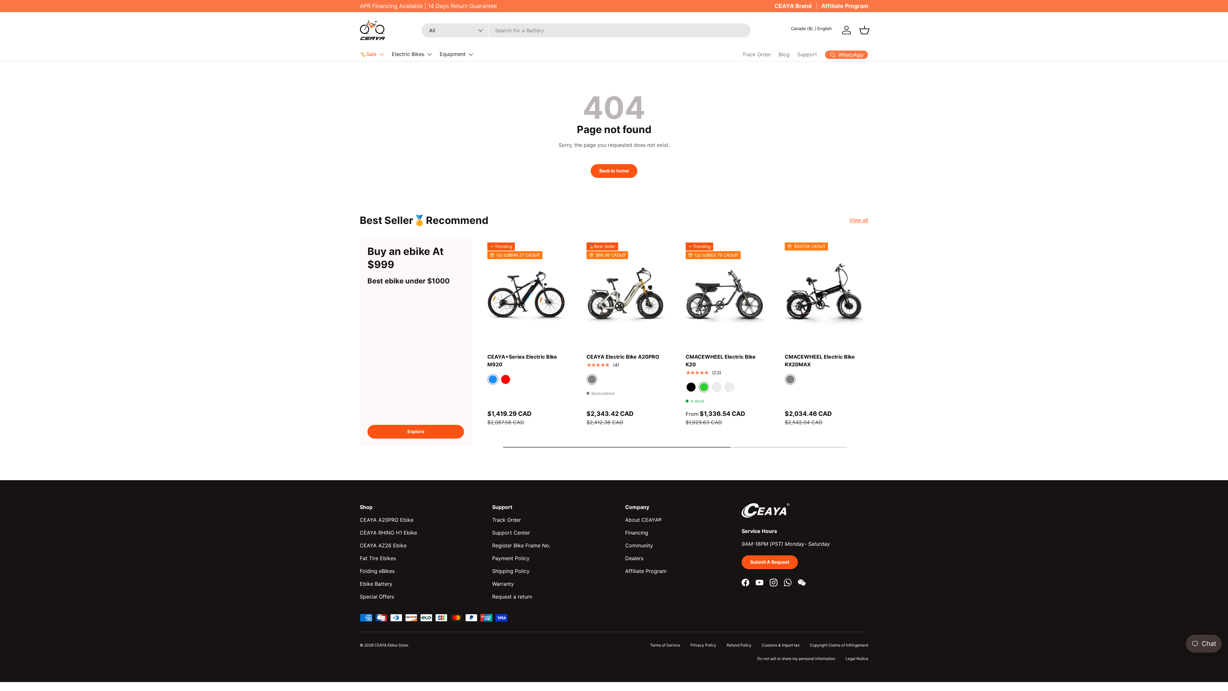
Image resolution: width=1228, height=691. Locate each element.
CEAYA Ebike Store (391, 645)
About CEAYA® (643, 520)
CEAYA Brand (793, 6)
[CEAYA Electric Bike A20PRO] (625, 294)
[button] (864, 30)
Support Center (511, 532)
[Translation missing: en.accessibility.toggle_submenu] (381, 54)
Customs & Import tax (780, 645)
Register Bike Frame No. (521, 545)
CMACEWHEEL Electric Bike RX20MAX (820, 360)
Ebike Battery (376, 584)
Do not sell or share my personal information (796, 658)
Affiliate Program (844, 6)
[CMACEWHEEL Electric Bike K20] (725, 294)
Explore (415, 431)
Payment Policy (511, 558)
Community (639, 545)
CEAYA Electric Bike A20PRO (622, 356)
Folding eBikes (377, 571)
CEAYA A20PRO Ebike (386, 520)
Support (807, 54)
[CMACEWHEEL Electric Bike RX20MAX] (824, 294)
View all (858, 220)
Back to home (614, 170)
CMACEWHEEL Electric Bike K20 (721, 360)
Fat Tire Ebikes (378, 558)
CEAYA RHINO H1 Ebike (388, 532)
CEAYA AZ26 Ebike (383, 545)
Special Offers (377, 596)
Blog (784, 54)
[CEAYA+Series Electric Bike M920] (526, 294)
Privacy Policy (703, 645)
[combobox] (586, 30)
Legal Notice (857, 658)
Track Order (756, 54)
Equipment (453, 54)
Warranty (503, 584)
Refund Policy (739, 645)
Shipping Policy (511, 571)
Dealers (634, 558)
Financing (636, 532)
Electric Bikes (408, 54)
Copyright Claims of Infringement (839, 645)
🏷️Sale (368, 54)
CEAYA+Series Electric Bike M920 (522, 360)
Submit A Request (769, 562)
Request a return (512, 596)
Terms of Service (665, 645)
